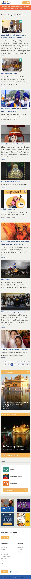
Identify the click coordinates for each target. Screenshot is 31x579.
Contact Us (3, 549)
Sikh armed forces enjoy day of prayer (13, 312)
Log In (2, 563)
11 (21, 362)
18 (18, 364)
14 (5, 364)
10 (17, 362)
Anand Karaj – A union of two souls (12, 144)
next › (23, 364)
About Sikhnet (4, 547)
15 (8, 364)
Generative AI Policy (5, 556)
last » (27, 364)
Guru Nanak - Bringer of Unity (10, 181)
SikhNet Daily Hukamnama (16, 476)
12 (24, 362)
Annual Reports (20, 547)
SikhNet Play (13, 469)
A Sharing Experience (8, 209)
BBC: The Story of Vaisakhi (9, 73)
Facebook (10, 572)
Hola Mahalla (5, 279)
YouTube (17, 571)
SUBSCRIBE (5, 537)
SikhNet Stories (13, 483)
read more (3, 55)
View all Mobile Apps (9, 490)
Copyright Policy (4, 554)
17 (15, 364)
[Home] (6, 2)
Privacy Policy (4, 552)
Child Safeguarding (5, 561)
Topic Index (19, 552)
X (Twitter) (14, 571)
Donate (26, 3)
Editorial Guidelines (5, 558)
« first (6, 362)
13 (28, 362)
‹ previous (11, 362)
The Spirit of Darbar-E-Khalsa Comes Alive (14, 349)
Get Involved (19, 549)
